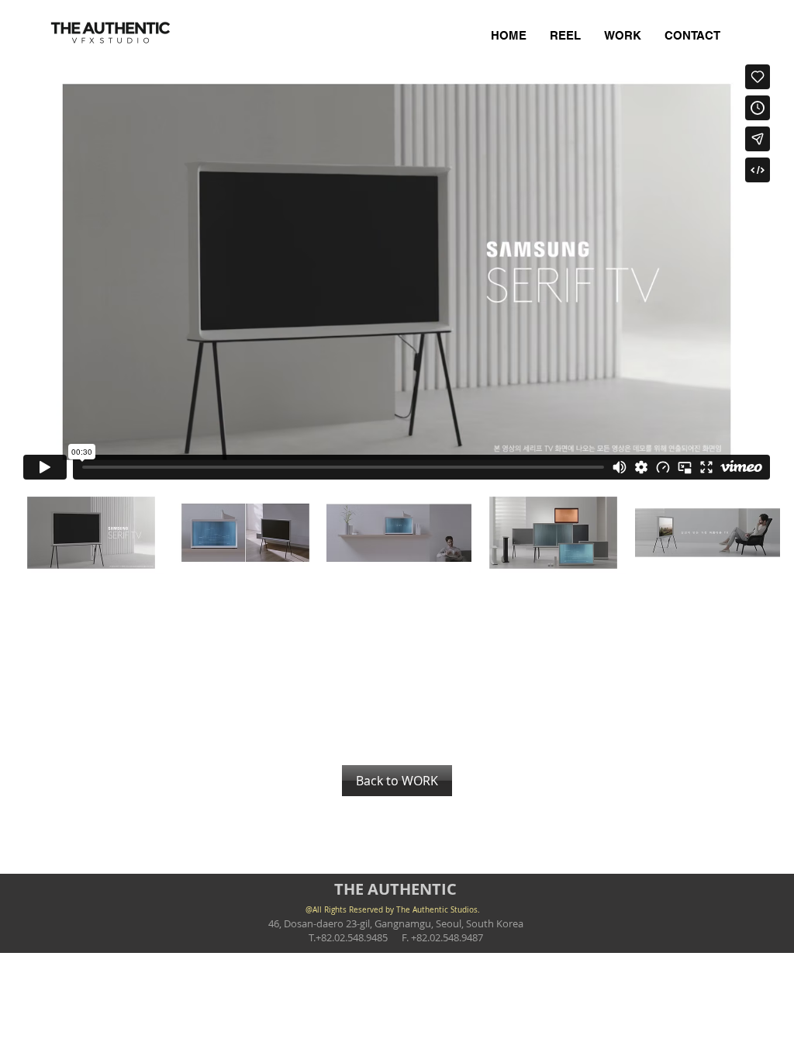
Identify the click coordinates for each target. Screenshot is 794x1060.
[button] (91, 532)
